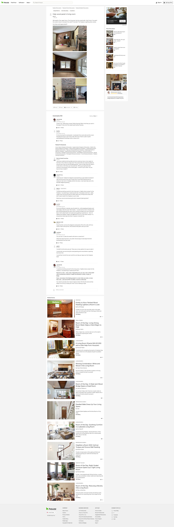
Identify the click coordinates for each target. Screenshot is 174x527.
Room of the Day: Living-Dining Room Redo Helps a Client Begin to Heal (88, 325)
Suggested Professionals (100, 514)
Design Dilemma (56, 10)
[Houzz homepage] (5, 2)
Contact (97, 520)
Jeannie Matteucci (81, 388)
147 (102, 316)
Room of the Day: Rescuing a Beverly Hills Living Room (89, 487)
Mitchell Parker (80, 347)
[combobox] (53, 2)
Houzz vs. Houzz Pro (83, 512)
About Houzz (65, 510)
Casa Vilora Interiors (82, 368)
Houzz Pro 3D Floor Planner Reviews (86, 518)
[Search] (34, 2)
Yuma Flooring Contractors (87, 154)
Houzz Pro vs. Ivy (82, 514)
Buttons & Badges (82, 522)
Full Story (78, 314)
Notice (68, 514)
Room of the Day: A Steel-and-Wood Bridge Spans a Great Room (89, 385)
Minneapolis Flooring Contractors (73, 154)
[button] (93, 116)
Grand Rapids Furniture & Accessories (85, 152)
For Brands (81, 520)
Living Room (72, 10)
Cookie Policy (65, 518)
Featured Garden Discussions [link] (82, 8)
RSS (114, 519)
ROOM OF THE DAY (80, 462)
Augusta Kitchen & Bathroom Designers (73, 151)
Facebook (116, 514)
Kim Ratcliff (80, 429)
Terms (64, 516)
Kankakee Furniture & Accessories (68, 152)
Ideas (28, 2)
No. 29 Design (80, 307)
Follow (76, 107)
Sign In (96, 522)
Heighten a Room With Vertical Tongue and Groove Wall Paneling (88, 446)
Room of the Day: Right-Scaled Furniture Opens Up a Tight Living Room (88, 467)
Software (21, 2)
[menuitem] (14, 2)
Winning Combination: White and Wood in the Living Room (88, 365)
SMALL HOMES (79, 320)
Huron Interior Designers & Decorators (63, 147)
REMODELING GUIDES (81, 401)
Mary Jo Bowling (81, 490)
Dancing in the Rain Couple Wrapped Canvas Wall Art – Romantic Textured (119, 65)
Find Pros (13, 2)
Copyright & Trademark (67, 522)
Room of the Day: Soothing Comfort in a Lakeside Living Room (89, 426)
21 (102, 377)
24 (102, 479)
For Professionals (82, 510)
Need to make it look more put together (119, 48)
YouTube (115, 517)
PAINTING (78, 300)
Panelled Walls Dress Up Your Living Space (88, 405)
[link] (118, 93)
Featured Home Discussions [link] (68, 8)
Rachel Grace (80, 449)
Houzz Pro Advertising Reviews (85, 516)
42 (102, 500)
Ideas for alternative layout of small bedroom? (119, 32)
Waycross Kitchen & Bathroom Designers (75, 149)
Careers (64, 512)
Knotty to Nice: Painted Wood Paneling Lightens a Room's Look (88, 304)
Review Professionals (99, 512)
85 (102, 357)
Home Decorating (64, 10)
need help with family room (119, 55)
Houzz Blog (116, 510)
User (78, 408)
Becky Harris (80, 329)
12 (102, 459)
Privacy (64, 514)
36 (102, 337)
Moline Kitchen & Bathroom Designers (77, 148)
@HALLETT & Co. (77, 214)
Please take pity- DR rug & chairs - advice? (119, 40)
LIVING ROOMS (79, 340)
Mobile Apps (65, 520)
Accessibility (98, 516)
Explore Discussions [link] (57, 8)
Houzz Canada (98, 510)
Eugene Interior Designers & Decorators (81, 147)
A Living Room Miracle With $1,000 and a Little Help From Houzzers (88, 344)
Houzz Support (98, 518)
